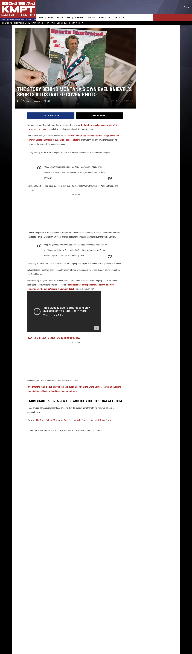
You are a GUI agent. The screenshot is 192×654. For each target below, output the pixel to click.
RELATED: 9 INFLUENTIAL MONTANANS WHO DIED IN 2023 (53, 338)
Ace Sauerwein (27, 101)
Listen (60, 18)
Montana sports (70, 430)
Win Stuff (79, 18)
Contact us (119, 18)
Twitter (89, 430)
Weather (91, 18)
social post (97, 430)
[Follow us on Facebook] (149, 17)
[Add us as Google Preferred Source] (143, 17)
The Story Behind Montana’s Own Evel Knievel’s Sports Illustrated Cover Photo (74, 420)
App (68, 18)
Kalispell (47, 430)
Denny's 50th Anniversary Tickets (28, 23)
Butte (40, 430)
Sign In (186, 7)
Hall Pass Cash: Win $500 (57, 23)
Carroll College (57, 430)
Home (41, 18)
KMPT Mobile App (78, 23)
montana (81, 430)
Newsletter (104, 18)
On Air (50, 18)
